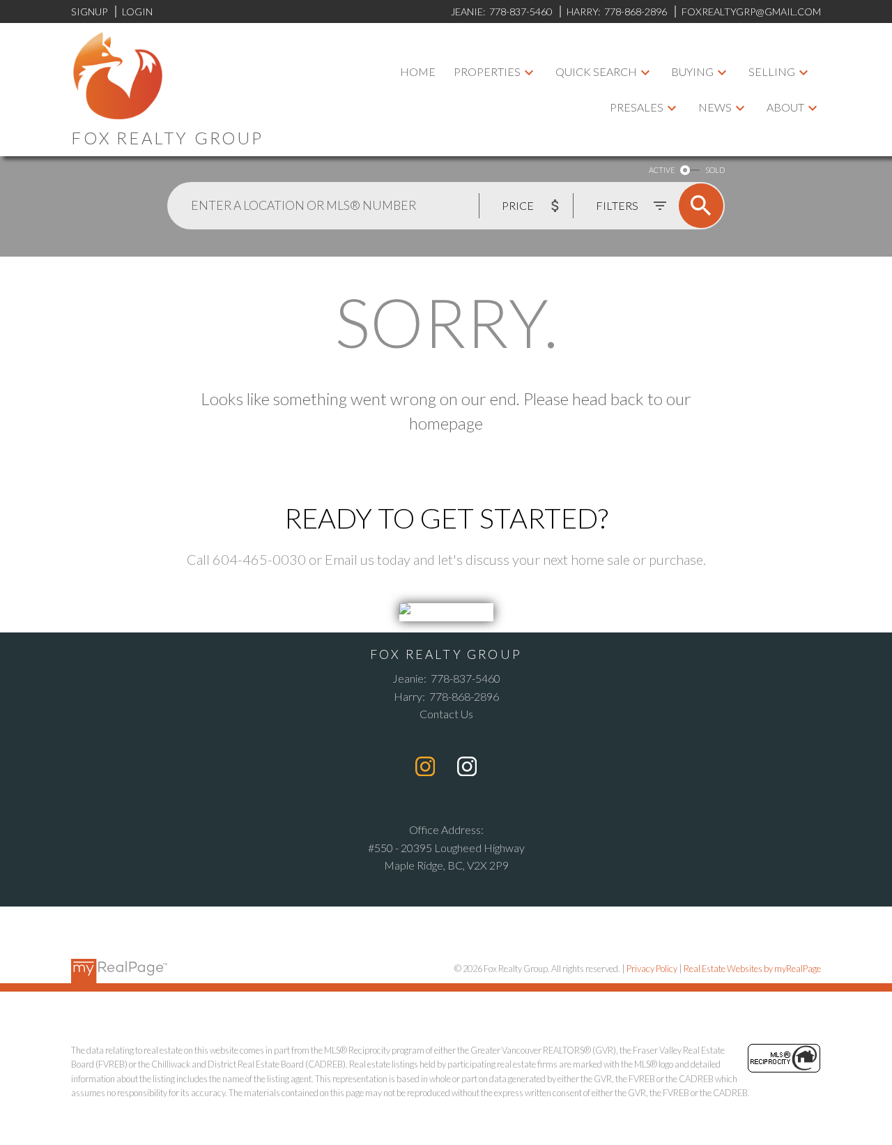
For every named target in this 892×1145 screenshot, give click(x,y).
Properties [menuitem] (487, 71)
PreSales (636, 107)
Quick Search (596, 71)
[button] (425, 766)
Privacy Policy (651, 968)
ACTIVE (662, 169)
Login (137, 11)
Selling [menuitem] (771, 71)
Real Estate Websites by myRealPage (752, 968)
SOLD (715, 169)
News (715, 107)
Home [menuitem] (418, 71)
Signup (89, 11)
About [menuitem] (785, 107)
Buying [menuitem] (692, 71)
